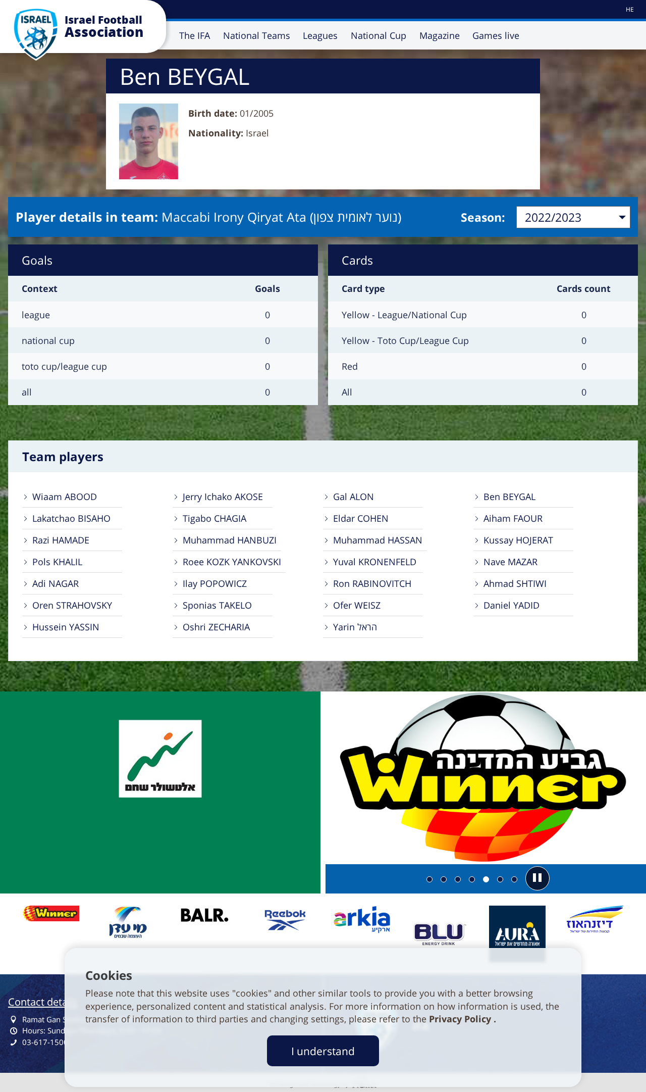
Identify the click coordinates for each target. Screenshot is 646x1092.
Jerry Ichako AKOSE (223, 496)
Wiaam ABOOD (64, 496)
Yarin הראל (355, 627)
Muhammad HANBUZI (230, 540)
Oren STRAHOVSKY (72, 605)
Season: (483, 217)
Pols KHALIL (57, 562)
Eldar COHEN (361, 518)
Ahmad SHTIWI (515, 583)
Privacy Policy (461, 1019)
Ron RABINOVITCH (372, 583)
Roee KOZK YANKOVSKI (232, 562)
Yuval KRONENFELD (374, 562)
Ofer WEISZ (357, 605)
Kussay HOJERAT (518, 540)
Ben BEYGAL (509, 496)
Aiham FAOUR (513, 518)
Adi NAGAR (55, 583)
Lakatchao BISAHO (71, 518)
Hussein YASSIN (65, 627)
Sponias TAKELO (217, 605)
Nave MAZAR (510, 562)
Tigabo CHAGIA (214, 518)
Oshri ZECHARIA (216, 627)
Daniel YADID (511, 605)
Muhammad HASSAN (377, 540)
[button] (537, 878)
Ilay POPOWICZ (215, 583)
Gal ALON (353, 496)
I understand (323, 1051)
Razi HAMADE (60, 540)
